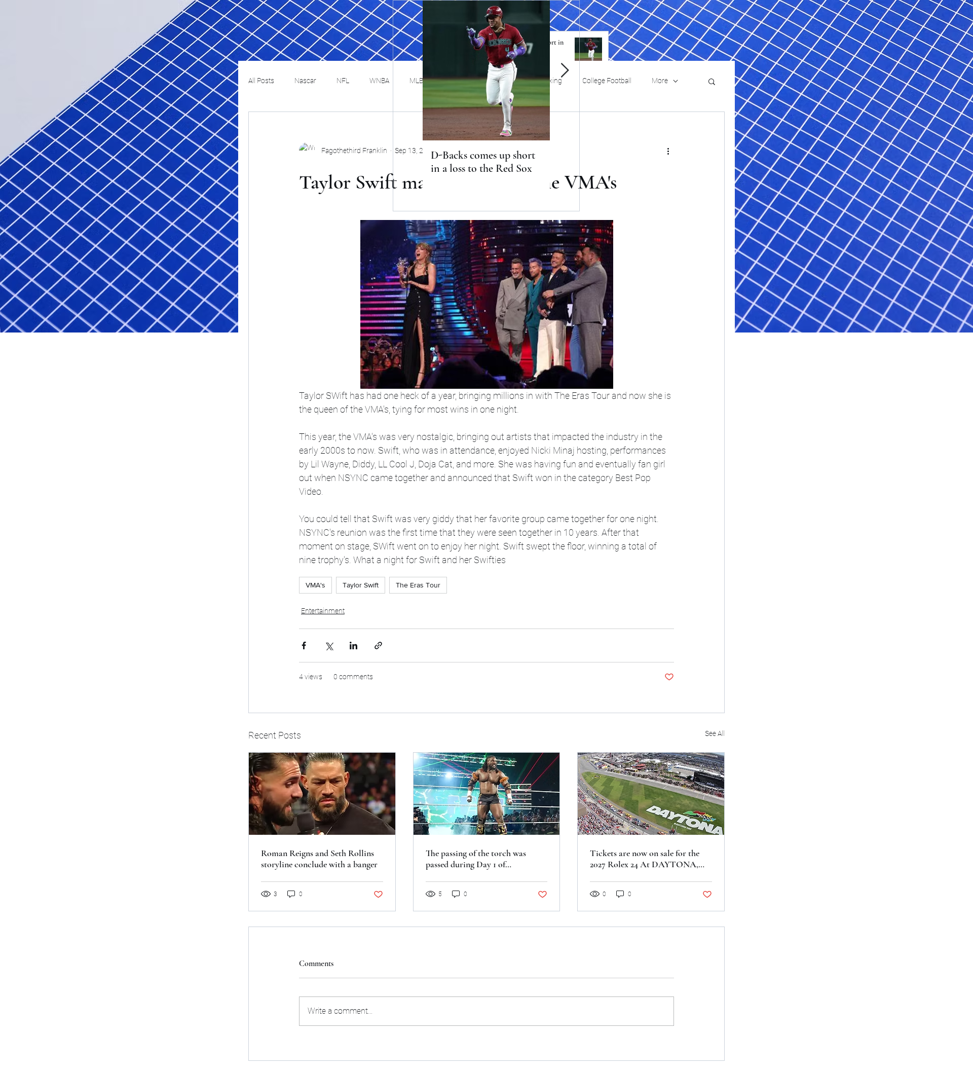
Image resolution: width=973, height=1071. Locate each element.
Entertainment (323, 611)
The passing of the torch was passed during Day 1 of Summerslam (476, 858)
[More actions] (668, 150)
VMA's (315, 585)
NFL (342, 81)
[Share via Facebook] (304, 645)
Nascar (305, 81)
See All (715, 733)
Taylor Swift (361, 585)
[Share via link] (378, 645)
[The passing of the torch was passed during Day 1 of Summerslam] (487, 794)
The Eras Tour (418, 585)
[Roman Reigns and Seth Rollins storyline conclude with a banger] (322, 794)
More (660, 81)
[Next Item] (564, 71)
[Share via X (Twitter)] (328, 645)
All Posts (261, 81)
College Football (606, 81)
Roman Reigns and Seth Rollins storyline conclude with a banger (319, 858)
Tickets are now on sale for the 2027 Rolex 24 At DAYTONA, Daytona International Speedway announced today (648, 858)
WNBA (379, 81)
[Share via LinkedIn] (353, 645)
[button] (712, 81)
